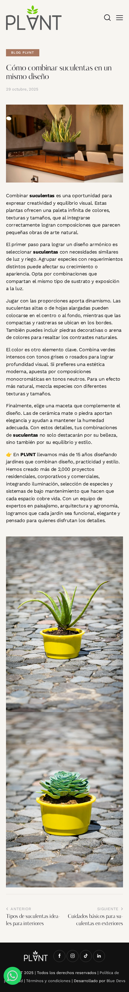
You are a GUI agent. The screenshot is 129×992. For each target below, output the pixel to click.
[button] (119, 17)
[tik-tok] (86, 956)
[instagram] (73, 956)
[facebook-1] (59, 956)
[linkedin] (99, 956)
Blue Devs (115, 981)
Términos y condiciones (48, 981)
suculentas (42, 195)
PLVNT (27, 454)
